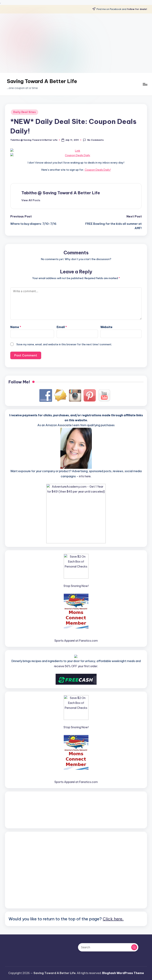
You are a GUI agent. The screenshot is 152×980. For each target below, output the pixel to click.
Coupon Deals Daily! (98, 169)
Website (106, 327)
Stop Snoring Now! (76, 586)
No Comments (95, 140)
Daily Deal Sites (24, 112)
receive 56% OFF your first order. (76, 666)
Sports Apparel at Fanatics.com (76, 640)
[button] (30, 200)
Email (62, 327)
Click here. (113, 918)
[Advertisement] (76, 43)
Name (15, 327)
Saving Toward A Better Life (42, 81)
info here (85, 476)
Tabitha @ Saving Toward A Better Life (60, 192)
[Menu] (145, 84)
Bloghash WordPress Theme (123, 973)
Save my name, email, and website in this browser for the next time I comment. (64, 344)
